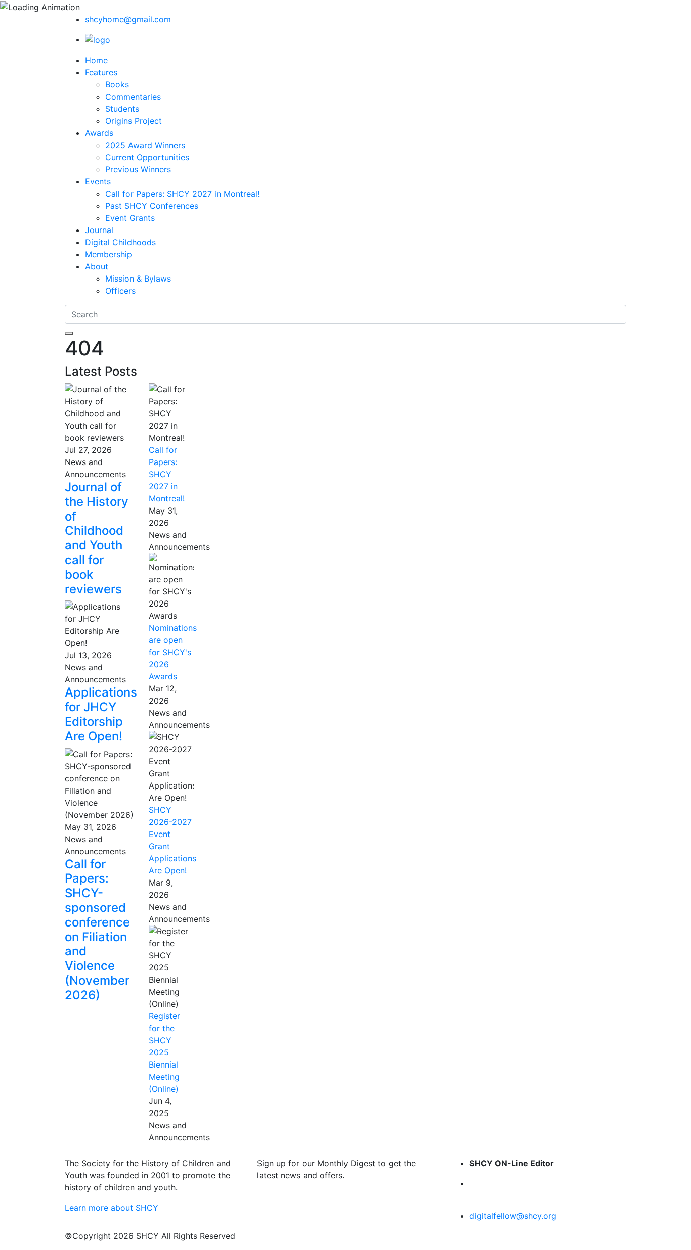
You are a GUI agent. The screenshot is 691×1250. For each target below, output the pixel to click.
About (96, 266)
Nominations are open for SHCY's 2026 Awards (173, 652)
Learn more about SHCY (111, 1207)
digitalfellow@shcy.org (512, 1216)
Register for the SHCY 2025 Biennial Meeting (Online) (164, 1052)
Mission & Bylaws (138, 278)
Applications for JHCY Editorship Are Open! (101, 714)
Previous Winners (138, 169)
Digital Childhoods (120, 242)
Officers (120, 291)
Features (101, 72)
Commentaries (133, 96)
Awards (99, 133)
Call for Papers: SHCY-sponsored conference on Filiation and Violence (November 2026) (97, 929)
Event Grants (130, 218)
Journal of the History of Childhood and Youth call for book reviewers (96, 538)
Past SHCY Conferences (151, 206)
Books (117, 84)
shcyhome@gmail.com (128, 19)
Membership (108, 254)
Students (122, 109)
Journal (99, 230)
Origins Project (133, 121)
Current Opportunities (147, 157)
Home (96, 60)
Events (98, 181)
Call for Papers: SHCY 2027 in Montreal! (182, 194)
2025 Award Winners (145, 145)
